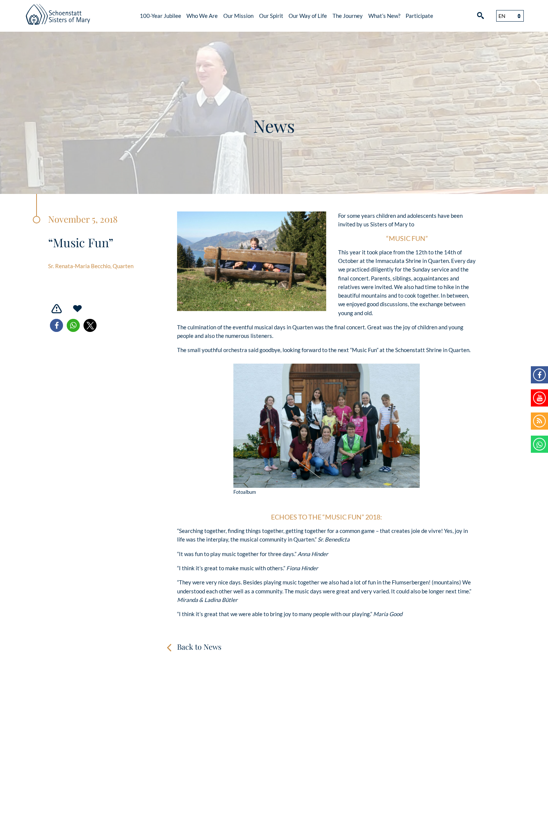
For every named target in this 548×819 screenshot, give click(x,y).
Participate (419, 15)
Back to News (199, 646)
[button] (56, 325)
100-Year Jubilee (160, 15)
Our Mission (238, 15)
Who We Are (202, 15)
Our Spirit (271, 15)
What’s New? (384, 15)
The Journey (348, 15)
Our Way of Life (308, 15)
